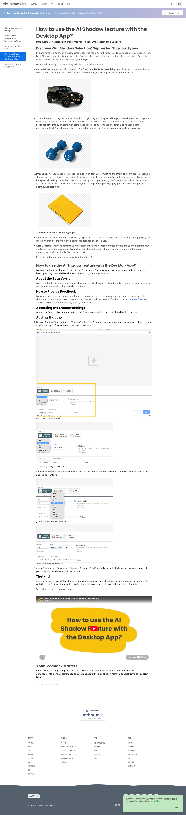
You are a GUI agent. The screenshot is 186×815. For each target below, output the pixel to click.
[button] (34, 4)
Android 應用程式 (67, 758)
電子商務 (31, 758)
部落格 (130, 743)
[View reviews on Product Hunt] (93, 715)
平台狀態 (97, 754)
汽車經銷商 (31, 766)
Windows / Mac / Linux (69, 754)
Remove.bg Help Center (17, 13)
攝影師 (30, 747)
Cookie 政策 (154, 801)
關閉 (176, 807)
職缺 (129, 758)
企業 (29, 770)
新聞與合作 (131, 766)
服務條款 (117, 805)
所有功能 (31, 743)
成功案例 (31, 774)
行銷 (29, 750)
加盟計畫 (131, 747)
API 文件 (64, 743)
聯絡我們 (97, 747)
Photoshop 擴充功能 (68, 750)
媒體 (29, 762)
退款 (95, 750)
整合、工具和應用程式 (68, 747)
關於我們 (131, 762)
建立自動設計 (132, 750)
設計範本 (64, 762)
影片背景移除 (132, 754)
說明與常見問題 (99, 743)
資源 (95, 758)
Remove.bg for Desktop (40, 13)
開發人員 (31, 754)
